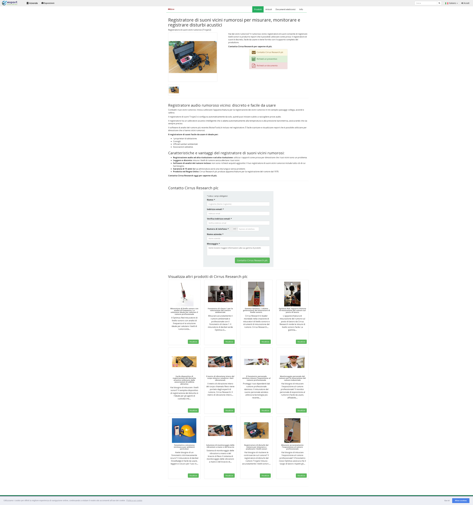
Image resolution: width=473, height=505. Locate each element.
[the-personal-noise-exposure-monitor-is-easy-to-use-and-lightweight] (292, 361)
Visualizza (193, 341)
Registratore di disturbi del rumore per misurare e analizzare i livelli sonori (256, 447)
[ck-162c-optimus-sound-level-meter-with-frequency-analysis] (184, 294)
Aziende (33, 3)
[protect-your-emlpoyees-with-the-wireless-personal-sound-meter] (256, 361)
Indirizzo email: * (215, 209)
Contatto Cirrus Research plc (252, 260)
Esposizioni (48, 3)
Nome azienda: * (215, 234)
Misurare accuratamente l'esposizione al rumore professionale (292, 447)
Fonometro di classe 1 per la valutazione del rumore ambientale (220, 310)
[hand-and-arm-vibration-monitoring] (220, 430)
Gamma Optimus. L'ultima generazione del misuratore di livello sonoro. (256, 310)
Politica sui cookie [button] (134, 500)
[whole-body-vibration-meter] (220, 361)
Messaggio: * (213, 243)
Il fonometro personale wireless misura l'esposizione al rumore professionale (256, 378)
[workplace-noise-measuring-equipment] (292, 294)
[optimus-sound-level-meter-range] (256, 294)
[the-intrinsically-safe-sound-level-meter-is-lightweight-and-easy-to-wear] (184, 430)
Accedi (466, 3)
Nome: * (211, 199)
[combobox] (233, 229)
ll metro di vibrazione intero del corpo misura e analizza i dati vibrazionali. (220, 378)
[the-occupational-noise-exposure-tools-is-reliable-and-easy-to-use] (292, 430)
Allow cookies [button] (461, 501)
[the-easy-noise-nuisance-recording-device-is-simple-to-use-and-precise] (184, 361)
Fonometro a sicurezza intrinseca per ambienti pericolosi (184, 447)
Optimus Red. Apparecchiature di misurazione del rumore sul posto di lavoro (292, 310)
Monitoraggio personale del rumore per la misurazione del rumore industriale (292, 378)
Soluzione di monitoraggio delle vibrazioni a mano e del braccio (220, 446)
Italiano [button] (452, 3)
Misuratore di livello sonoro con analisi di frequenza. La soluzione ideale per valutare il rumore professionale (184, 311)
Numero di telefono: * (218, 229)
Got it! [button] (447, 501)
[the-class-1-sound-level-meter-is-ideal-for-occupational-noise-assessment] (220, 294)
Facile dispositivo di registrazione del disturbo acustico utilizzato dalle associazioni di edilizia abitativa (184, 380)
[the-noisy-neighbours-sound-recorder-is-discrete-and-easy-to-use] (192, 57)
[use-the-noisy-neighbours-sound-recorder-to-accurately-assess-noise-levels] (173, 89)
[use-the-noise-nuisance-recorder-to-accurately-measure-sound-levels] (256, 430)
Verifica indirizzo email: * (219, 218)
